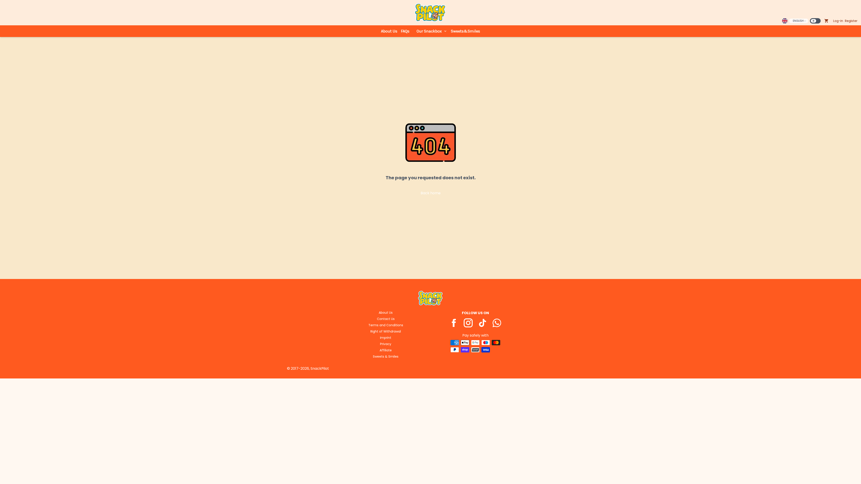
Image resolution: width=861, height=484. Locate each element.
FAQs (405, 31)
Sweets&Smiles (465, 31)
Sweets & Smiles (385, 356)
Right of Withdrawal (385, 331)
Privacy (385, 344)
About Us (389, 31)
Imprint (385, 337)
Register (851, 21)
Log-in (838, 21)
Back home (431, 193)
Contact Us (386, 319)
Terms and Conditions (385, 325)
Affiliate (386, 350)
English (798, 21)
